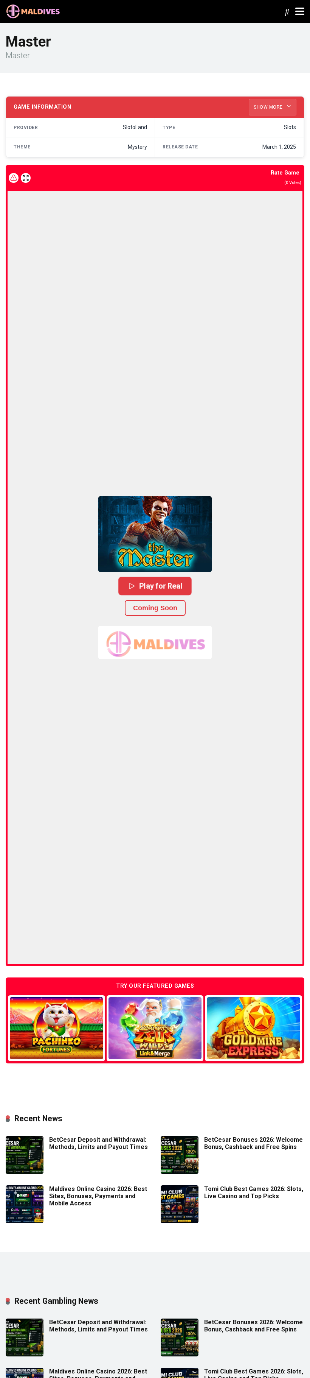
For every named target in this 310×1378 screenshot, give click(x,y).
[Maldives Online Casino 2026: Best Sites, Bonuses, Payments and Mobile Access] (24, 1221)
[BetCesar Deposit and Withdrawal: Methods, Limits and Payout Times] (24, 1171)
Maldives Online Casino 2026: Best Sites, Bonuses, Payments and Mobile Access (98, 1196)
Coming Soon (155, 608)
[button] (155, 534)
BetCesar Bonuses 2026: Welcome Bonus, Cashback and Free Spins (253, 1143)
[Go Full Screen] (26, 178)
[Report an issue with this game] (14, 178)
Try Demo (56, 1028)
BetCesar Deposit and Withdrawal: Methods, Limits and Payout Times (98, 1143)
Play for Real (160, 585)
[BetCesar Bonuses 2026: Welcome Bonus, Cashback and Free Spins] (179, 1171)
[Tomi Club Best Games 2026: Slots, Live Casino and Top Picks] (179, 1221)
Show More (269, 107)
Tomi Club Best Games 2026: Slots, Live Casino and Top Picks (253, 1192)
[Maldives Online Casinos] (34, 10)
